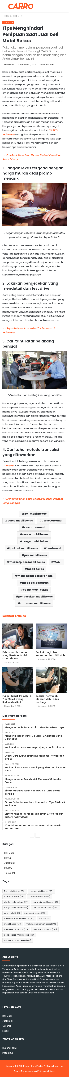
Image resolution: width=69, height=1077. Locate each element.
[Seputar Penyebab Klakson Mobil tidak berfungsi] (51, 680)
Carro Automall (52, 520)
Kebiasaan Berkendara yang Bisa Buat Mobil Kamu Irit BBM (15, 655)
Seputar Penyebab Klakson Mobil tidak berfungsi (47, 699)
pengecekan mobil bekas (35, 596)
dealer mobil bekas (35, 534)
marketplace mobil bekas (27, 562)
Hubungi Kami (9, 1048)
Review (8, 868)
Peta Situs (7, 1053)
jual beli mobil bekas (24, 548)
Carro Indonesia (35, 527)
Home (7, 15)
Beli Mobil (9, 853)
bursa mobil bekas (20, 520)
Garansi (6, 1026)
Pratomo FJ (9, 64)
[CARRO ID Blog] (21, 5)
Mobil (57, 562)
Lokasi (5, 1030)
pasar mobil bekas (35, 590)
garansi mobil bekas (45, 902)
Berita (7, 858)
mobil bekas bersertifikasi (35, 576)
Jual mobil (54, 548)
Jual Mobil (9, 863)
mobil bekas (35, 569)
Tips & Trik (18, 15)
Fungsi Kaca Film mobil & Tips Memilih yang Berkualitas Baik (16, 699)
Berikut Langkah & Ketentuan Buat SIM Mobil (51, 654)
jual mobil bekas (35, 555)
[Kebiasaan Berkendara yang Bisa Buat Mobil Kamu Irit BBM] (17, 636)
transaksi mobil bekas (35, 603)
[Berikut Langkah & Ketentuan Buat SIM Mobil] (51, 636)
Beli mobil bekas (35, 514)
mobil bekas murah (35, 583)
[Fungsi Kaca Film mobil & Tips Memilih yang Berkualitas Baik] (17, 680)
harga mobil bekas (35, 541)
